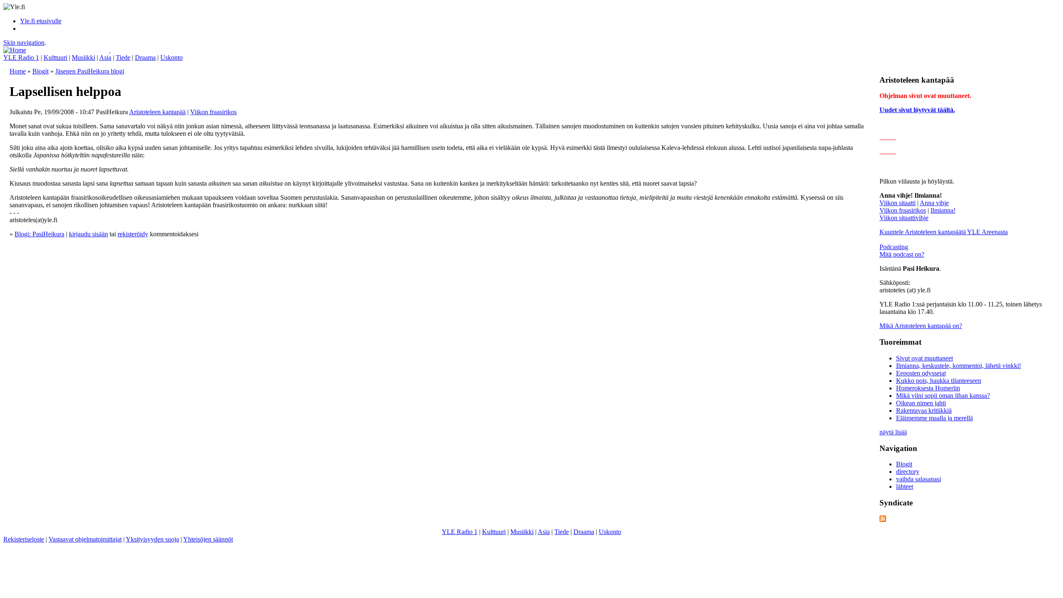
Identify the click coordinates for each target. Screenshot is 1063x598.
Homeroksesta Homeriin (928, 388)
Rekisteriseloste (23, 539)
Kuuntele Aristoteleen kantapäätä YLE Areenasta (943, 231)
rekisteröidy (133, 234)
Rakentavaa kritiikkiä (924, 410)
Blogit (40, 71)
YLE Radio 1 (21, 57)
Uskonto (171, 57)
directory (907, 471)
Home (18, 71)
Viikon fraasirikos (213, 111)
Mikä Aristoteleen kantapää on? (920, 325)
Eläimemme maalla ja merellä (934, 418)
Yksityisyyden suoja (152, 539)
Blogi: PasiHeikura (39, 234)
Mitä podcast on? (901, 254)
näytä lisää (893, 432)
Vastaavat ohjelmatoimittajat (85, 539)
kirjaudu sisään (88, 234)
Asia (105, 57)
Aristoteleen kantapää (157, 111)
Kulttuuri (55, 57)
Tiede (123, 57)
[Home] (14, 50)
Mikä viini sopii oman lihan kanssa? (943, 395)
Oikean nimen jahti (921, 403)
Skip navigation (23, 42)
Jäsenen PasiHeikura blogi (89, 71)
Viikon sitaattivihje (903, 217)
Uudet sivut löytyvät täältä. (917, 109)
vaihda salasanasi (918, 479)
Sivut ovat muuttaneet (924, 358)
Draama (145, 57)
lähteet (904, 486)
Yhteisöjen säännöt (208, 539)
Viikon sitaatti (897, 202)
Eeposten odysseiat (921, 373)
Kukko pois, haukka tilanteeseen (938, 380)
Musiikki (83, 57)
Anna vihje (934, 202)
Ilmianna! (943, 210)
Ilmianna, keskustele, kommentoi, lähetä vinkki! (958, 365)
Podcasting (893, 246)
